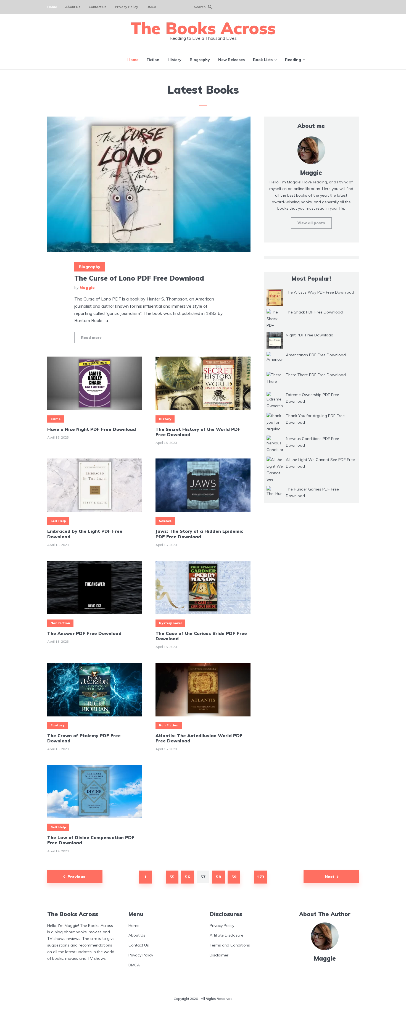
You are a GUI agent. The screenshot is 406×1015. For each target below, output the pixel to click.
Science (165, 521)
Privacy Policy (126, 7)
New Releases (231, 59)
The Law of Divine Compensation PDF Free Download (91, 840)
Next (329, 876)
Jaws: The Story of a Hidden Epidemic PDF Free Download (199, 534)
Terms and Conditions (230, 945)
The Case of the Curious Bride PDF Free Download (201, 636)
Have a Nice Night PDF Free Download (91, 429)
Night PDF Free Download (309, 335)
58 (218, 876)
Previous (76, 876)
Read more (91, 337)
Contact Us (98, 7)
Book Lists (263, 59)
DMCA (151, 7)
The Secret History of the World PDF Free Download (198, 432)
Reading (293, 59)
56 (187, 876)
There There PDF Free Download (316, 374)
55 (172, 876)
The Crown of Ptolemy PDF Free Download (84, 738)
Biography (200, 59)
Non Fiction (60, 623)
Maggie (87, 287)
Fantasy (57, 725)
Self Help (58, 521)
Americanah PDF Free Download (316, 354)
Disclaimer (219, 955)
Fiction (153, 59)
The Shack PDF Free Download (314, 312)
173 (260, 876)
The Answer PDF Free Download (84, 633)
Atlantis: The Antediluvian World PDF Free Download (198, 738)
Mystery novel (170, 623)
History (174, 59)
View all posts (311, 223)
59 (233, 876)
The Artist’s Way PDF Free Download (320, 292)
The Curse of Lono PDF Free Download (139, 278)
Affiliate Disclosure (226, 935)
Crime (55, 419)
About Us (72, 7)
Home (52, 7)
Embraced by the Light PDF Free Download (84, 534)
